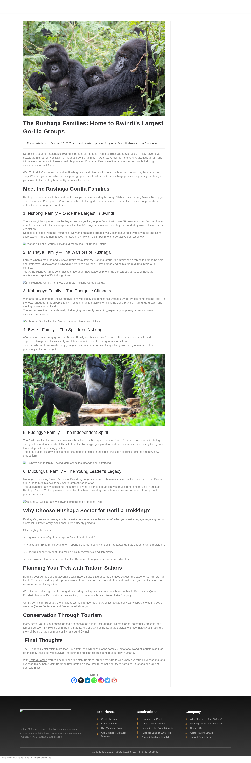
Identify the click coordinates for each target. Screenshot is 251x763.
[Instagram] (101, 680)
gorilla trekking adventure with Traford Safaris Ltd (69, 576)
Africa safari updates (91, 143)
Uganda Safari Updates (121, 143)
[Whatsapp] (94, 680)
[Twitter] (107, 680)
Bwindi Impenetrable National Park (83, 153)
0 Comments (149, 143)
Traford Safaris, (38, 172)
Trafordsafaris (35, 143)
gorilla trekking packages (80, 591)
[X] (81, 680)
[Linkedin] (87, 680)
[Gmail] (114, 680)
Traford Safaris (38, 660)
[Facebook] (74, 680)
